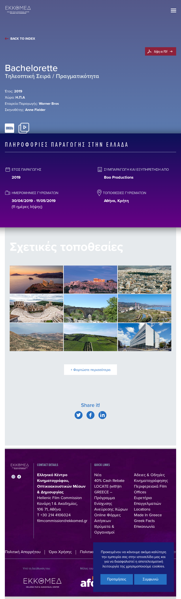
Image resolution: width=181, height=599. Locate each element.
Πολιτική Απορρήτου (23, 551)
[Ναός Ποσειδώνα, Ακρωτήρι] (36, 280)
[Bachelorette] (79, 415)
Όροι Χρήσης (60, 551)
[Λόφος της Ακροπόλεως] (90, 280)
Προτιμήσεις (116, 579)
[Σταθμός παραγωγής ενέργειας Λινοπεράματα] (144, 308)
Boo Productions (119, 177)
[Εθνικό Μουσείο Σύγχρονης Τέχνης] (144, 337)
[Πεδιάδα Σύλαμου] (90, 337)
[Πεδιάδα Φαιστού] (36, 337)
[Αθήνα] (144, 280)
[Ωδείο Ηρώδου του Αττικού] (36, 308)
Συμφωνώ (150, 579)
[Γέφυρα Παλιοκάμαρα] (90, 308)
